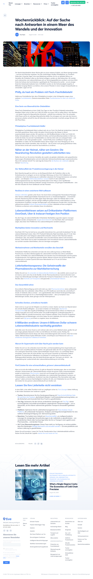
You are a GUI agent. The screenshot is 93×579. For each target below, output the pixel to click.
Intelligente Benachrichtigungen (39, 540)
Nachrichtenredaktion (84, 544)
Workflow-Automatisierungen (38, 543)
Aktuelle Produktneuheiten (70, 544)
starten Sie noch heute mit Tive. (48, 433)
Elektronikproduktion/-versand (39, 179)
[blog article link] (30, 484)
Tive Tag (65, 402)
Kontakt (80, 525)
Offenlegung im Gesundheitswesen (50, 574)
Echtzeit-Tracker (34, 521)
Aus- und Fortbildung (68, 534)
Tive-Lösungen (62, 389)
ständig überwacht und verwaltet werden (46, 426)
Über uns (80, 521)
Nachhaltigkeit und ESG (83, 532)
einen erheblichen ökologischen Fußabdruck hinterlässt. (44, 336)
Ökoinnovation (34, 373)
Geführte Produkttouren (69, 539)
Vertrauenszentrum (83, 536)
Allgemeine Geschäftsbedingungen (81, 574)
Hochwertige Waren (55, 526)
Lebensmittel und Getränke (55, 522)
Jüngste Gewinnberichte (44, 220)
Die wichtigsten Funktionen (37, 537)
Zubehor (32, 528)
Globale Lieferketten (21, 195)
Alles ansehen (54, 538)
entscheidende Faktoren (57, 279)
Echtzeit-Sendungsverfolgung (38, 204)
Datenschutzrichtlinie (65, 574)
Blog (66, 526)
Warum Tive (11, 4)
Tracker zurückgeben (54, 4)
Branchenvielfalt (51, 416)
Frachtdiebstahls (26, 98)
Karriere (80, 528)
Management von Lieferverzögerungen (56, 555)
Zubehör (32, 531)
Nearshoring (24, 163)
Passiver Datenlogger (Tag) (37, 525)
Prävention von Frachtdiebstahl (54, 545)
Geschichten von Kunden (69, 522)
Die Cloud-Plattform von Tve (37, 534)
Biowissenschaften (55, 530)
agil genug (27, 318)
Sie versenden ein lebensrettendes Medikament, (42, 273)
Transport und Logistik (54, 534)
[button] (88, 2)
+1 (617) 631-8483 (76, 5)
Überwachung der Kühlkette (55, 550)
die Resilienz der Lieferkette (60, 161)
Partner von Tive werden (82, 540)
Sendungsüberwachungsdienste (39, 547)
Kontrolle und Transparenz (32, 279)
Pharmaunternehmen (58, 289)
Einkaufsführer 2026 (69, 554)
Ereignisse (68, 530)
